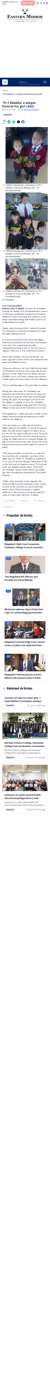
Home (5, 90)
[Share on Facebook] (23, 121)
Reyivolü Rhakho (31, 109)
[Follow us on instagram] (44, 3)
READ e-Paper (28, 3)
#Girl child (24, 501)
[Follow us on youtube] (47, 3)
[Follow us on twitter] (41, 3)
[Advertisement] (25, 51)
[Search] (45, 82)
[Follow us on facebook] (38, 3)
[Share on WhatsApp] (14, 122)
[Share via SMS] (18, 121)
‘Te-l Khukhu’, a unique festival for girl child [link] (22, 94)
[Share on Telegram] (9, 121)
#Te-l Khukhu (9, 501)
